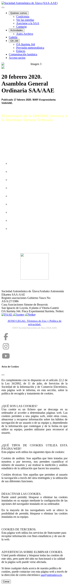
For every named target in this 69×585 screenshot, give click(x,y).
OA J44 (14, 40)
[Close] (2, 374)
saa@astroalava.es (51, 574)
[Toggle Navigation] (2, 7)
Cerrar (6, 581)
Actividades (16, 30)
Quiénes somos (18, 13)
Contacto (21, 26)
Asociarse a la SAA (27, 23)
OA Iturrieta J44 (25, 44)
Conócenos (22, 16)
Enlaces (20, 51)
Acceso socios (17, 57)
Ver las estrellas (25, 19)
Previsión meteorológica (30, 47)
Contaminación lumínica (23, 54)
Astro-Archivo (24, 33)
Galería (13, 37)
